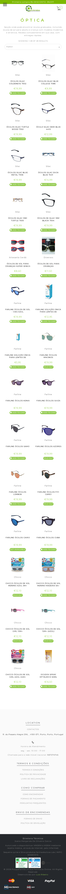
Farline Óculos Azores (48, 446)
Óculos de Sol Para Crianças (48, 265)
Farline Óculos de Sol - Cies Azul (17, 310)
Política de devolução (33, 823)
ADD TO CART (19, 93)
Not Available (18, 549)
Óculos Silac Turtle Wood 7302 (17, 128)
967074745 (52, 755)
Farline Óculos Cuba (48, 537)
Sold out (48, 367)
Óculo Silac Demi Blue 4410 (48, 128)
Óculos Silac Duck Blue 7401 (48, 173)
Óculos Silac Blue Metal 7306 (18, 173)
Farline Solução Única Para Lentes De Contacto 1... (17, 357)
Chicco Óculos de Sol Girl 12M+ (18, 630)
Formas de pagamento (33, 799)
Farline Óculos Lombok (17, 493)
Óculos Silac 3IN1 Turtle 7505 (17, 219)
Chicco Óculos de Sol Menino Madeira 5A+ (48, 584)
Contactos (33, 729)
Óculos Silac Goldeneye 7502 (17, 82)
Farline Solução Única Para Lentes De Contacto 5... (48, 311)
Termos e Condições (33, 770)
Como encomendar (33, 794)
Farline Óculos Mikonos (48, 356)
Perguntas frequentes (33, 803)
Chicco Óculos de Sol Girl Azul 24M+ (18, 675)
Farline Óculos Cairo (18, 537)
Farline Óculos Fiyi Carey (48, 493)
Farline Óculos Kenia (18, 401)
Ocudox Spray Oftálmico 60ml (48, 675)
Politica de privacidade (33, 774)
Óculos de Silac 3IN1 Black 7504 (48, 219)
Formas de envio (33, 819)
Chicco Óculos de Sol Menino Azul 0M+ (18, 584)
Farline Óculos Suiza (48, 401)
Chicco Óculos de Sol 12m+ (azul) (48, 630)
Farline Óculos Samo (17, 446)
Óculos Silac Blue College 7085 (48, 82)
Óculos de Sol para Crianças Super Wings (17, 265)
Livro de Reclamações (33, 779)
